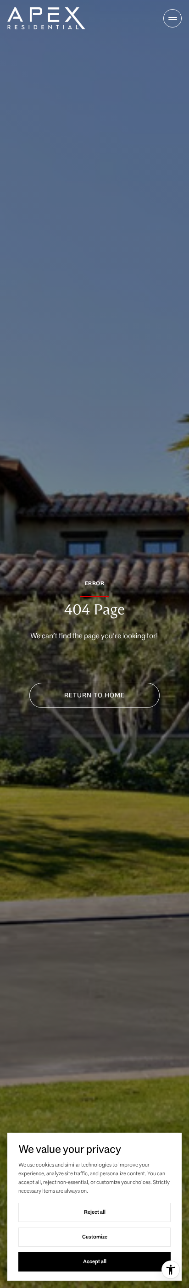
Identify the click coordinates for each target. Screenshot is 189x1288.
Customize (94, 1236)
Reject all (95, 1212)
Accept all (94, 1261)
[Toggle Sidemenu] (172, 18)
